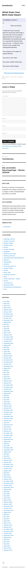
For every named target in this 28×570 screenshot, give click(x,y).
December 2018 (8, 337)
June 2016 (6, 397)
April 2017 (7, 376)
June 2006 (7, 542)
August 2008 (7, 489)
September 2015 (8, 416)
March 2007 (7, 523)
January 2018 (7, 358)
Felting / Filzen (8, 245)
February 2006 (8, 550)
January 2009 (8, 479)
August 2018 (7, 345)
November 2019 (8, 316)
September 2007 (8, 510)
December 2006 (8, 529)
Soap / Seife (7, 272)
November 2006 (8, 531)
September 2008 (8, 487)
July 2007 (6, 514)
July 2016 (6, 395)
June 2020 (7, 301)
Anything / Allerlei (9, 239)
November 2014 (8, 418)
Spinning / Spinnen (9, 274)
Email (4, 126)
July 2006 (6, 539)
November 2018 (8, 339)
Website (4, 133)
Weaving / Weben (9, 285)
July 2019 (6, 324)
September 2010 (8, 450)
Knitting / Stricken (9, 255)
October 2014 (7, 420)
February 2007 (8, 525)
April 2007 (7, 521)
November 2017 (8, 362)
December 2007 (8, 506)
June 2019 (6, 326)
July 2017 (6, 370)
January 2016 (7, 408)
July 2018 (6, 347)
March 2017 (7, 379)
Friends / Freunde (9, 249)
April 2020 (7, 305)
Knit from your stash (10, 253)
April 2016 (7, 402)
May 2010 (6, 456)
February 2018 (8, 356)
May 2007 (6, 519)
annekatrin (7, 76)
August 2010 (7, 452)
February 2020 (8, 310)
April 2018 (7, 351)
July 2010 (6, 454)
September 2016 (8, 391)
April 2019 (7, 330)
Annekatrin (7, 5)
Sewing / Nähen (8, 268)
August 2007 (7, 512)
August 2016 (7, 393)
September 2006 (8, 535)
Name (4, 118)
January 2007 (8, 527)
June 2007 (7, 516)
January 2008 (8, 504)
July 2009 (6, 473)
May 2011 (6, 443)
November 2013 (8, 425)
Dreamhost (7, 226)
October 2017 (7, 364)
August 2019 (7, 322)
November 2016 (8, 387)
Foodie (6, 247)
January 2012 (7, 431)
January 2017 (7, 383)
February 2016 (8, 406)
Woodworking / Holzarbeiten (12, 287)
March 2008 (7, 500)
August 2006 (7, 537)
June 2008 (7, 493)
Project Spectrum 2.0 (10, 266)
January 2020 (8, 312)
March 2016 (7, 404)
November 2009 (8, 466)
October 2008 (8, 485)
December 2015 (8, 410)
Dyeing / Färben (8, 243)
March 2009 (7, 477)
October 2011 (7, 437)
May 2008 (7, 496)
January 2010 (7, 462)
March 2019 (7, 333)
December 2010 (8, 447)
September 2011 (8, 439)
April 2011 (6, 445)
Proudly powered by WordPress (17, 567)
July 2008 (6, 491)
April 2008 (7, 498)
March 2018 (7, 353)
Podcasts (6, 264)
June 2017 (6, 372)
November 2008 (8, 483)
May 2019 (6, 328)
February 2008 (8, 502)
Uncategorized (8, 283)
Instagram (7, 251)
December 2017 (8, 360)
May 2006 (7, 544)
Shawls (6, 270)
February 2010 (8, 460)
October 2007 (8, 508)
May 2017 (6, 374)
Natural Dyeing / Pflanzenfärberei (14, 258)
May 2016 (6, 399)
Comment (5, 96)
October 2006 (8, 533)
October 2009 (8, 468)
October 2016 (7, 389)
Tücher (6, 281)
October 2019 (7, 318)
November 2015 (8, 412)
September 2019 (8, 320)
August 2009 (7, 470)
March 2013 (7, 427)
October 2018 (7, 341)
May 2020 (6, 303)
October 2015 (7, 414)
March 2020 (7, 307)
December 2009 (8, 464)
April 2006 (7, 546)
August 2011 (7, 441)
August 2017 (7, 368)
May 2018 (6, 349)
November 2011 (8, 435)
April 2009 (7, 475)
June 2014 (6, 422)
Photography (7, 262)
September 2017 (8, 366)
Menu (23, 5)
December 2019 (8, 314)
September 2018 (8, 343)
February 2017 (8, 381)
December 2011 (8, 433)
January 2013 (7, 429)
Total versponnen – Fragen (12, 278)
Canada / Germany (9, 241)
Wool (5, 289)
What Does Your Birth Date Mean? (14, 73)
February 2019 (8, 335)
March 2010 (7, 458)
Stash (5, 276)
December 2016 (8, 385)
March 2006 (7, 548)
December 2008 (8, 481)
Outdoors (6, 260)
